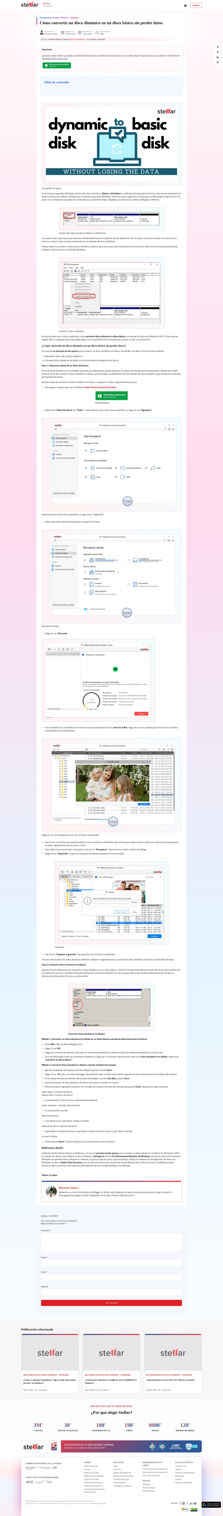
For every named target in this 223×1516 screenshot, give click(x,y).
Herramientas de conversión (155, 1472)
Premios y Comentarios (185, 1472)
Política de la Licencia (93, 1482)
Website (44, 1286)
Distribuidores (149, 1491)
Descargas (179, 1476)
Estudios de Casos (121, 1479)
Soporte (178, 1469)
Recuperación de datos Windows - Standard (59, 18)
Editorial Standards (77, 39)
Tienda (178, 1479)
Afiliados (146, 1484)
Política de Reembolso (93, 1486)
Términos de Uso (91, 1479)
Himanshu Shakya (51, 34)
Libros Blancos (119, 1482)
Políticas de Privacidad (93, 1476)
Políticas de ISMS (91, 1472)
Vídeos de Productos (122, 1472)
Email (44, 1272)
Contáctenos (180, 1466)
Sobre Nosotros (90, 1466)
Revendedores (149, 1487)
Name (44, 1257)
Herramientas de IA (151, 1475)
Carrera (87, 1469)
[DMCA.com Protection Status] (193, 1510)
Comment (46, 1230)
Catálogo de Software (122, 1486)
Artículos (117, 1469)
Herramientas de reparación (155, 1469)
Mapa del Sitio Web (183, 1482)
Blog (115, 1466)
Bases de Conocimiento (123, 1476)
